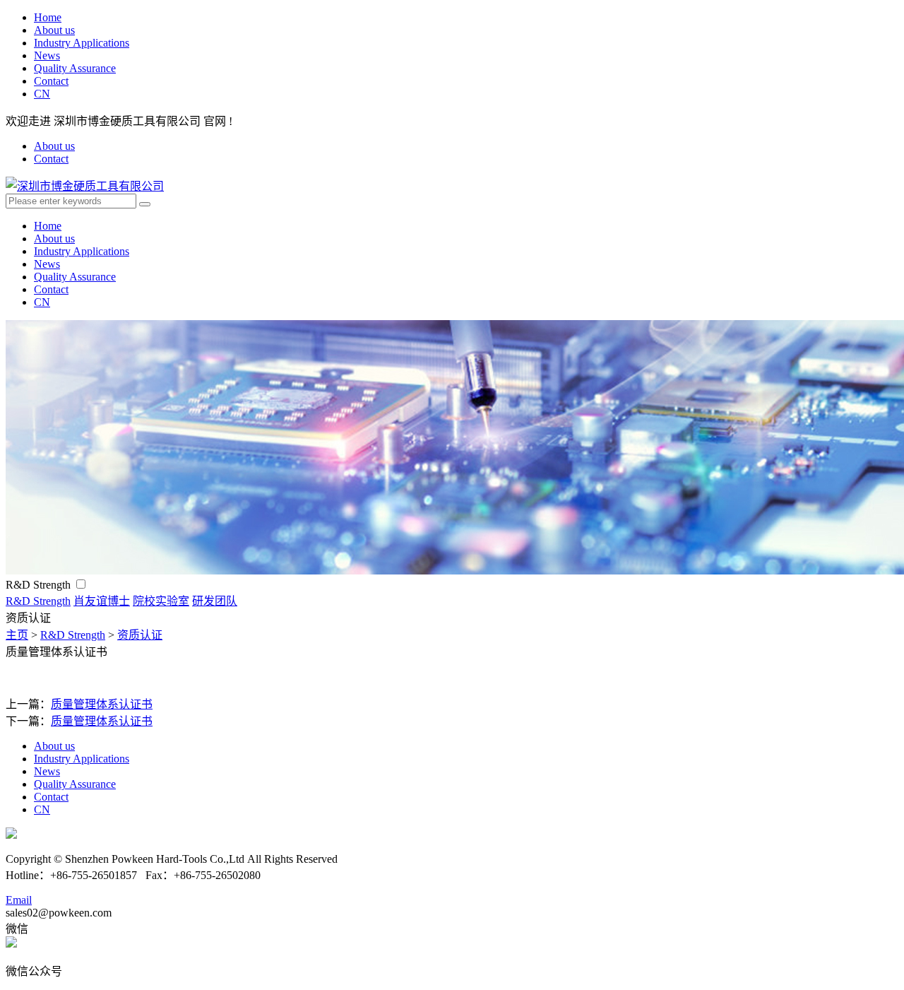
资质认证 (139, 635)
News (47, 55)
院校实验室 (161, 601)
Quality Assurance (75, 68)
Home (47, 17)
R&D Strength (39, 585)
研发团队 (214, 601)
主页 (17, 635)
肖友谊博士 (101, 601)
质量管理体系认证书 (102, 704)
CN (42, 94)
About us (54, 30)
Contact (51, 81)
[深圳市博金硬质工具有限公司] (85, 186)
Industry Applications (81, 43)
